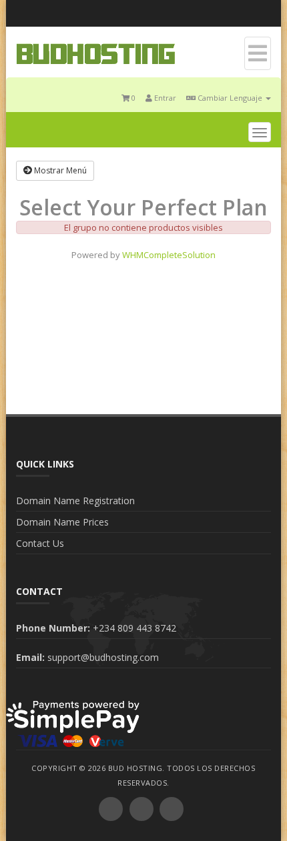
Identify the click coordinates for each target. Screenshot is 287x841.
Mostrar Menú (59, 170)
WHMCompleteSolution (169, 255)
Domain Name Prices (62, 522)
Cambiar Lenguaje (230, 98)
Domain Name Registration (75, 500)
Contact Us (40, 543)
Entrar (164, 98)
